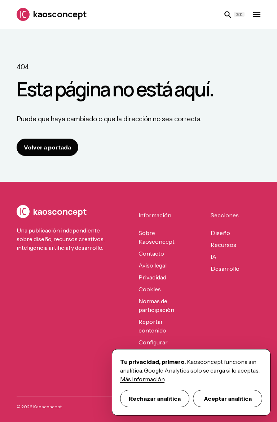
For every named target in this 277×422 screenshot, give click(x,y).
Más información (142, 379)
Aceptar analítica (228, 398)
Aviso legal (152, 265)
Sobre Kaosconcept (156, 237)
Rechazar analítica (155, 398)
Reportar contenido (152, 326)
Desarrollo (225, 268)
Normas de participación (156, 305)
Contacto (151, 253)
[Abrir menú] (256, 14)
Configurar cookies (153, 346)
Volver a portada (47, 147)
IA (213, 256)
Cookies (149, 289)
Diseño (220, 232)
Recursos (223, 244)
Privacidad (152, 277)
